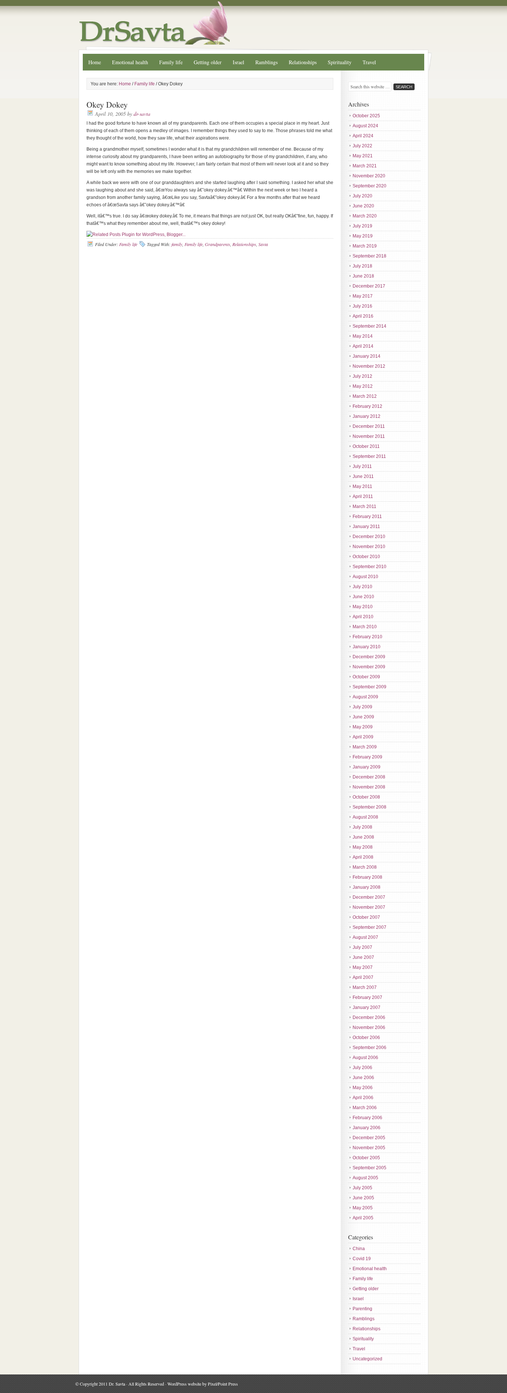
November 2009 (369, 666)
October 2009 (366, 676)
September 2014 (369, 326)
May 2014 (363, 336)
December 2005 (369, 1137)
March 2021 (365, 165)
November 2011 (369, 436)
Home (94, 62)
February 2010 (367, 636)
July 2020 (362, 196)
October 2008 (366, 797)
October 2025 (366, 115)
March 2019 (365, 246)
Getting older (208, 62)
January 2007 (366, 1007)
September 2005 (369, 1167)
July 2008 (362, 827)
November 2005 (369, 1147)
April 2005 (363, 1217)
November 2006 (369, 1027)
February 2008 (367, 877)
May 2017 (363, 296)
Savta (263, 244)
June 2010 (363, 596)
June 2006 (363, 1077)
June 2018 (363, 276)
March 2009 (365, 747)
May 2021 (363, 155)
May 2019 (363, 236)
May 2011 (362, 486)
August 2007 (365, 937)
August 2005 (365, 1177)
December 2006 (369, 1017)
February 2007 (367, 997)
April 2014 (363, 346)
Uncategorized (367, 1358)
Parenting (362, 1308)
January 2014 (366, 356)
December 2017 (369, 286)
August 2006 (365, 1057)
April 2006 (363, 1097)
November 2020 (369, 175)
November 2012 (369, 366)
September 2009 (369, 686)
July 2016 (362, 306)
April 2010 (363, 616)
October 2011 (366, 446)
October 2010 (366, 556)
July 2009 (362, 706)
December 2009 (369, 656)
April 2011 (363, 496)
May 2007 (363, 967)
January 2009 (366, 767)
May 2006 (363, 1087)
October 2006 (366, 1037)
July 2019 (362, 226)
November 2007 (369, 907)
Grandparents (217, 244)
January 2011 (366, 526)
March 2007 (365, 987)
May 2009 (363, 727)
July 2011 (362, 466)
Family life (171, 62)
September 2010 (369, 566)
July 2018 (362, 266)
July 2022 (362, 145)
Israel (238, 62)
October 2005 (366, 1157)
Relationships (303, 62)
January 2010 (366, 646)
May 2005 (363, 1207)
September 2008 (369, 807)
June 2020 (363, 206)
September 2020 (369, 186)
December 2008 (369, 777)
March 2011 (364, 506)
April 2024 (363, 135)
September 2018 (369, 256)
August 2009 (365, 696)
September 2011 (369, 456)
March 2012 (365, 396)
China (359, 1248)
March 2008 (365, 867)
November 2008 (369, 787)
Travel (369, 62)
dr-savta (142, 113)
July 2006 (362, 1067)
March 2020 (365, 216)
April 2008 (363, 857)
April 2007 (363, 977)
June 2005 (363, 1197)
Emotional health (130, 62)
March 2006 (365, 1107)
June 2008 (363, 837)
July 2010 (362, 586)
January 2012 (366, 416)
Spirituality (339, 62)
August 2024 (365, 125)
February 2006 (367, 1117)
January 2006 (366, 1127)
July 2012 (362, 376)
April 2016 (363, 316)
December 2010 (369, 536)
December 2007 (369, 897)
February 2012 (367, 406)
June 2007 (363, 957)
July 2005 (362, 1187)
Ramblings (266, 62)
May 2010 (363, 606)
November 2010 (369, 546)
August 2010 (365, 576)
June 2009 (363, 717)
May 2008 (363, 847)
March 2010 (365, 626)
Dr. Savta (253, 23)
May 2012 (363, 386)
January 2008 (366, 887)
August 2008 (365, 817)
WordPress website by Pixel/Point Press (202, 1384)
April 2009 (363, 737)
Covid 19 (362, 1258)
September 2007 (369, 927)
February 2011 (367, 516)
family (176, 244)
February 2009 (367, 757)
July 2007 (362, 947)
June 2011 (363, 476)
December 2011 (369, 426)
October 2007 (366, 917)
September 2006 (369, 1047)
